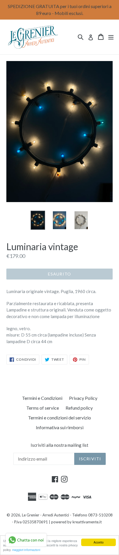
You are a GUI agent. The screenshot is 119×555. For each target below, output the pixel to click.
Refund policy (79, 407)
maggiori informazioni (26, 550)
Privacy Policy (83, 398)
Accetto (99, 542)
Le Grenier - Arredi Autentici (45, 515)
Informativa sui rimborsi (59, 427)
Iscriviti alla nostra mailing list (59, 445)
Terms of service (42, 407)
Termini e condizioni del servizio (59, 417)
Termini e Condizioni (42, 398)
